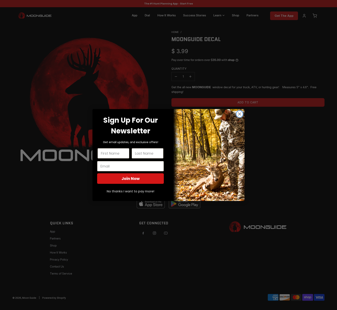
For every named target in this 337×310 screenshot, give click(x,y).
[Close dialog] (239, 114)
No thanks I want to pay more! (130, 191)
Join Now (130, 178)
